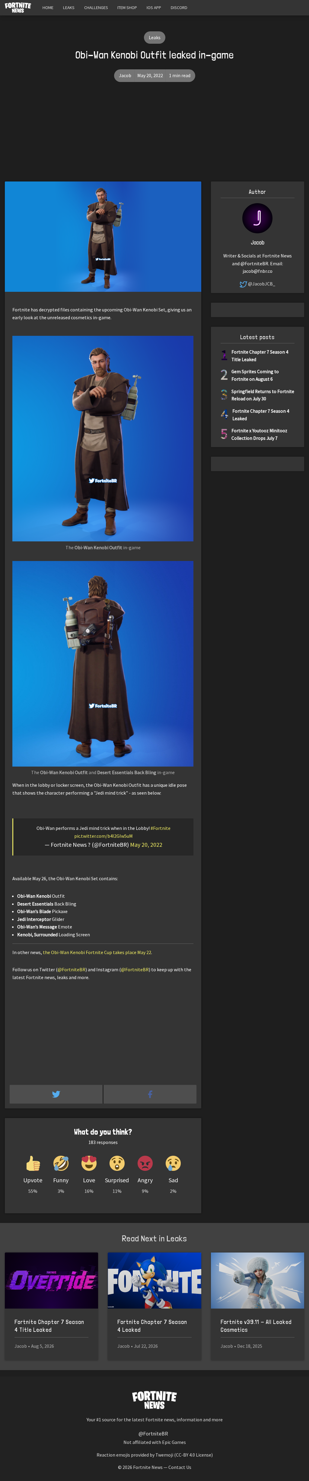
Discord (179, 7)
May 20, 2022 (146, 844)
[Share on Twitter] (57, 1094)
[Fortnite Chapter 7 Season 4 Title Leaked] (51, 1281)
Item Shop (127, 7)
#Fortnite (160, 828)
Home (48, 7)
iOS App (154, 7)
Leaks (69, 7)
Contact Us (179, 1467)
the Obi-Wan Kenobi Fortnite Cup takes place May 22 (97, 952)
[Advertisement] (154, 136)
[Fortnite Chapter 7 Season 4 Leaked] (154, 1281)
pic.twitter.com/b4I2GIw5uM (103, 836)
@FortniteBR (71, 969)
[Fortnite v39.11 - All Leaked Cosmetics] (257, 1281)
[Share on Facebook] (150, 1094)
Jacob (125, 75)
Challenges (96, 7)
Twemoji (164, 1455)
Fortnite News (148, 1467)
